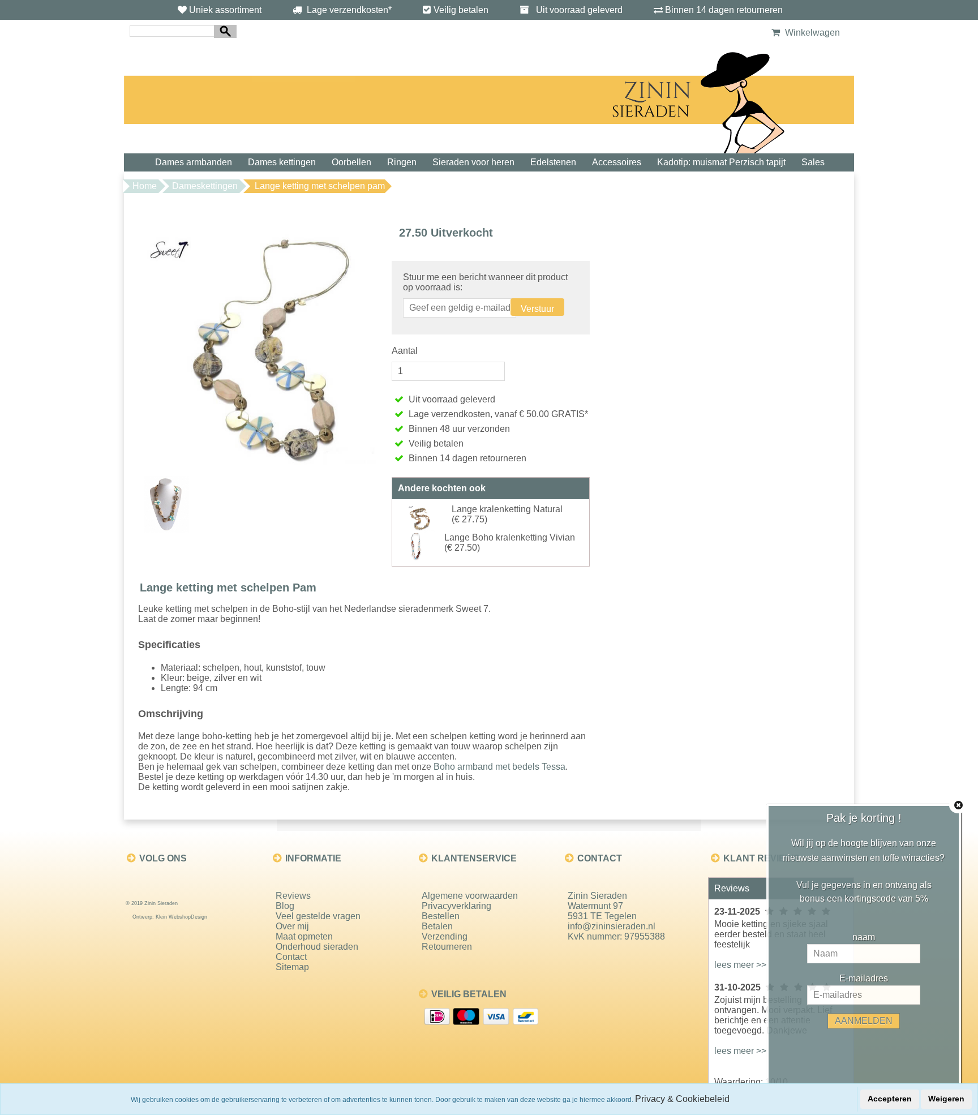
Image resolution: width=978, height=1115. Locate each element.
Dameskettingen (205, 186)
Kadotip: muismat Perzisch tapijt (721, 162)
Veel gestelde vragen (318, 916)
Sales (813, 162)
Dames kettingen (282, 162)
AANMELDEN (864, 1021)
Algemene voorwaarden (470, 895)
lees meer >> (740, 965)
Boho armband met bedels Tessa (499, 766)
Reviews (293, 895)
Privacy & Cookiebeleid (682, 1099)
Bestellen (441, 916)
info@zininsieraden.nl (611, 926)
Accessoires (616, 162)
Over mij (292, 926)
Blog (285, 906)
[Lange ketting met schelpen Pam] (262, 342)
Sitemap (292, 967)
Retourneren (447, 946)
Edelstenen (553, 162)
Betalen (437, 926)
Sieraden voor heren (473, 162)
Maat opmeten (304, 936)
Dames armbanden (193, 162)
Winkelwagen (811, 32)
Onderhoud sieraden (317, 946)
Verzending (444, 936)
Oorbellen (351, 162)
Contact (291, 957)
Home (144, 186)
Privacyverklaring (456, 906)
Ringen (402, 162)
